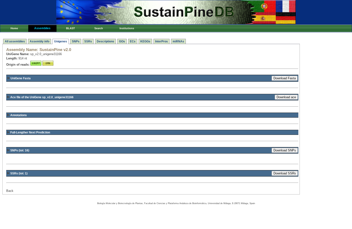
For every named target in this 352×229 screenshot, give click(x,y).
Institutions (126, 28)
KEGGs (145, 41)
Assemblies (42, 28)
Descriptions (105, 41)
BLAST (70, 28)
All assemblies (15, 41)
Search (98, 28)
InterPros (161, 41)
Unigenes (60, 41)
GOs (122, 41)
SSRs (88, 41)
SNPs (75, 41)
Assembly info (39, 41)
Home (14, 28)
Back (9, 191)
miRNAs (178, 41)
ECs (133, 41)
